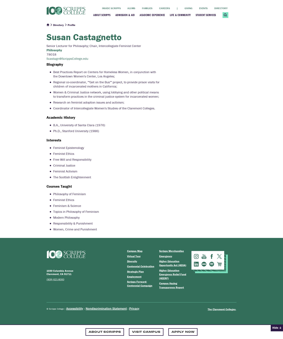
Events (203, 8)
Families (147, 8)
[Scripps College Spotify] (212, 264)
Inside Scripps (111, 8)
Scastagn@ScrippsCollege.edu (67, 58)
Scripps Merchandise (171, 251)
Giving (189, 8)
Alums (131, 8)
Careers (164, 8)
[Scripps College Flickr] (204, 264)
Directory (221, 8)
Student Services (206, 15)
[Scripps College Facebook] (212, 256)
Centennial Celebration (140, 266)
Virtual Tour (134, 256)
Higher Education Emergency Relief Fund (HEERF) (172, 274)
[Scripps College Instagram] (196, 256)
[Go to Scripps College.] (48, 25)
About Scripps (102, 15)
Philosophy (54, 50)
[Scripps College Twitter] (219, 256)
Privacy (134, 308)
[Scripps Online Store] (219, 264)
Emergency (165, 256)
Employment (134, 276)
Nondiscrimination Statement (106, 308)
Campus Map (134, 251)
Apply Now (182, 331)
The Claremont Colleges (222, 309)
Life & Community (180, 15)
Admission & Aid (125, 15)
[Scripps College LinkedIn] (196, 264)
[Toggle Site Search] (225, 15)
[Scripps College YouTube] (204, 256)
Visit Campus (146, 331)
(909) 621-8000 (55, 279)
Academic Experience (152, 15)
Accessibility (74, 308)
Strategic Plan (135, 271)
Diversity (132, 261)
